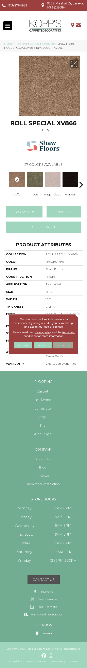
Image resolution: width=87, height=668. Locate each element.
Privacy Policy (58, 661)
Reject (43, 345)
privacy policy (42, 332)
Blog (42, 467)
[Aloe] (35, 179)
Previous (6, 179)
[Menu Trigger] (7, 25)
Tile (43, 425)
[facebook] (44, 656)
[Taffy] (17, 179)
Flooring (21, 43)
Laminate (42, 409)
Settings (63, 345)
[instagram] (51, 656)
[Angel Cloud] (53, 179)
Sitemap (73, 661)
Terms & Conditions (36, 661)
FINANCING (63, 212)
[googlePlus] (37, 655)
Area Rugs (42, 434)
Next (81, 179)
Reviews (42, 476)
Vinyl (42, 417)
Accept (23, 345)
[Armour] (70, 179)
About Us (42, 459)
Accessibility (15, 661)
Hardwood (42, 400)
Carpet (34, 43)
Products (48, 43)
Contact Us (24, 212)
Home (8, 43)
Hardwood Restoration (42, 484)
